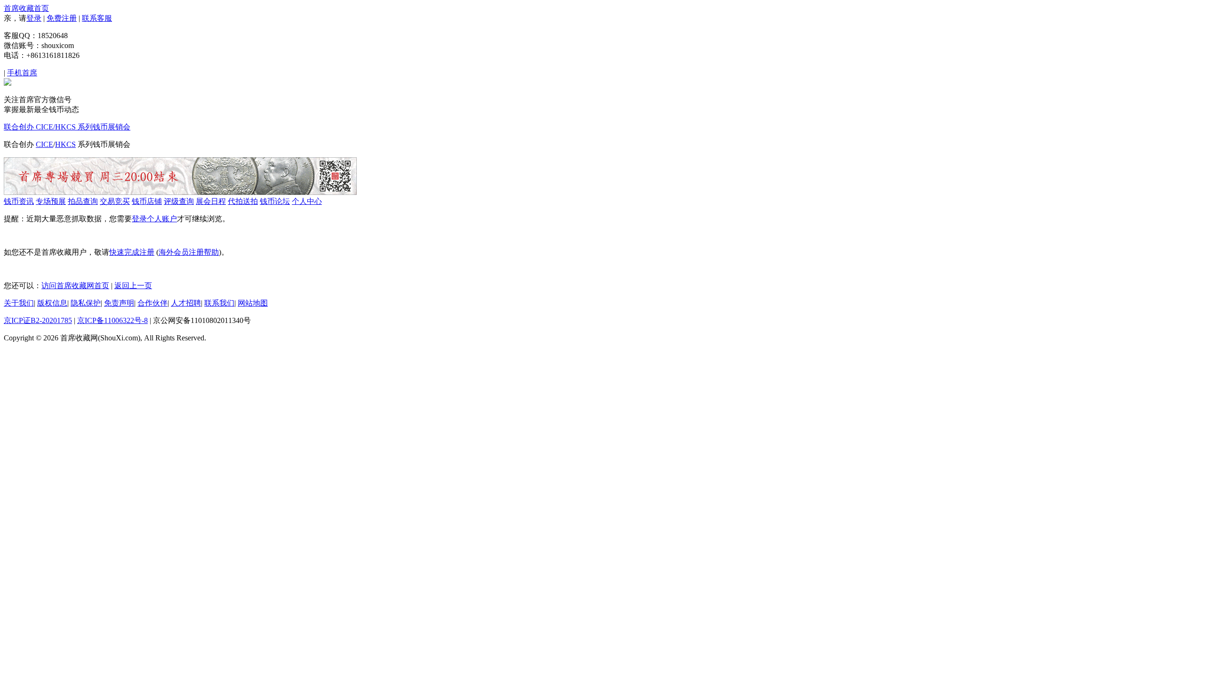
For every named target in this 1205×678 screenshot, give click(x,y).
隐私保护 (86, 303)
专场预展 (51, 201)
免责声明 (119, 303)
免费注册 (62, 18)
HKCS (65, 144)
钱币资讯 (19, 201)
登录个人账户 (154, 219)
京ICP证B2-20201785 (38, 320)
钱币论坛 (275, 201)
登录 (33, 18)
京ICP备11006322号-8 (112, 320)
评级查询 (179, 201)
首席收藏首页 (26, 8)
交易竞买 (115, 201)
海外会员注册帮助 (189, 252)
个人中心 (307, 201)
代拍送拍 (243, 201)
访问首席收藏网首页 (75, 286)
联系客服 (97, 18)
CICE (44, 144)
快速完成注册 (131, 252)
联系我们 (219, 303)
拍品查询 (83, 201)
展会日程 (211, 201)
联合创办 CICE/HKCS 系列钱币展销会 (67, 127)
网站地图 (253, 303)
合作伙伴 (152, 303)
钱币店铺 (147, 201)
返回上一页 (133, 286)
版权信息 (52, 303)
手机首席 (22, 73)
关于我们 (19, 303)
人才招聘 (186, 303)
